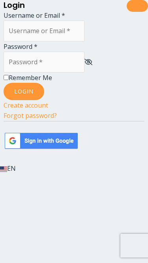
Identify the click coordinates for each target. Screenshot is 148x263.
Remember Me (30, 77)
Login (24, 91)
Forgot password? (30, 115)
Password (20, 46)
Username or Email (34, 15)
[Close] (137, 6)
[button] (74, 168)
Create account (26, 105)
